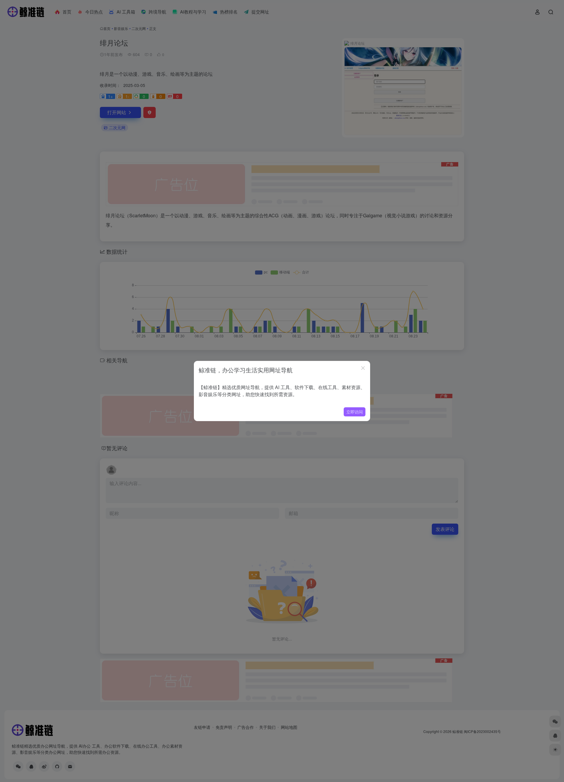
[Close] (363, 368)
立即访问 (354, 412)
